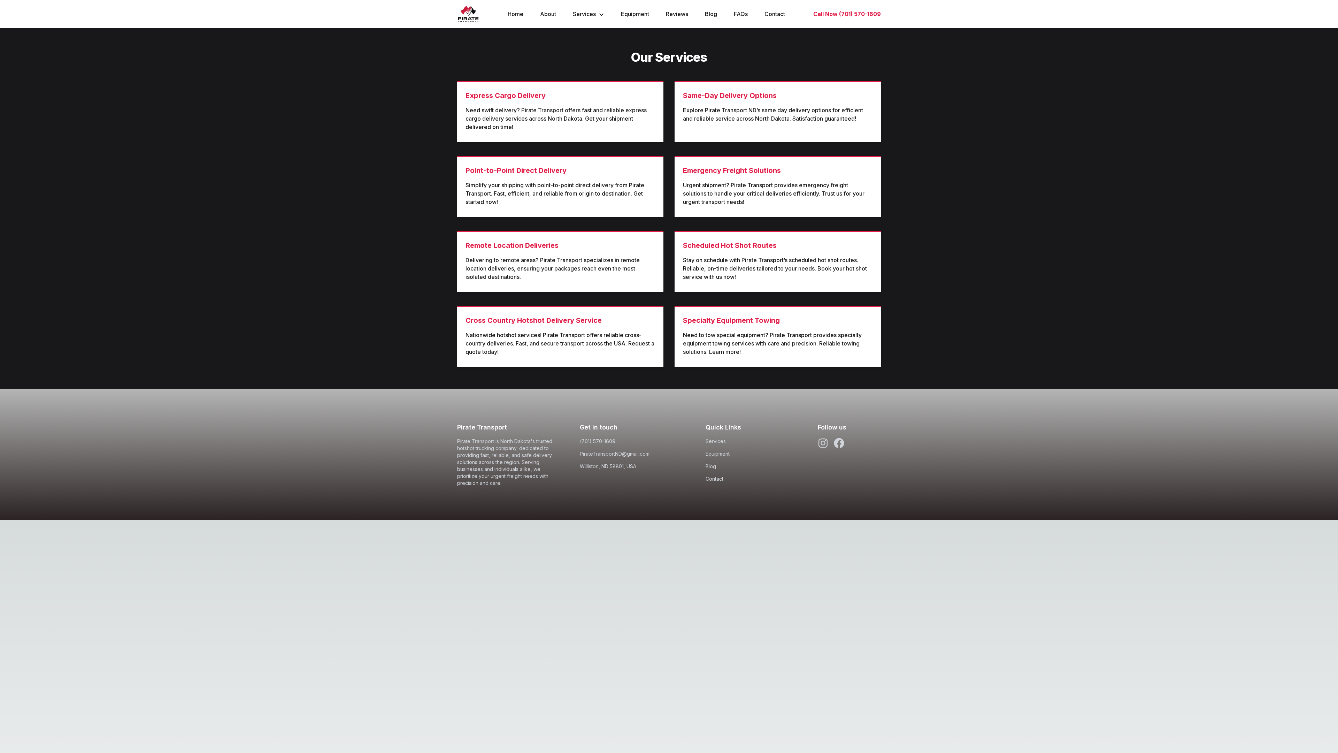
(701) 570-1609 (597, 441)
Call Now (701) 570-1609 (847, 13)
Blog (711, 13)
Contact (774, 13)
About (548, 13)
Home (515, 13)
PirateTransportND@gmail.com (614, 454)
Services (584, 13)
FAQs (741, 13)
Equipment (635, 13)
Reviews (677, 13)
